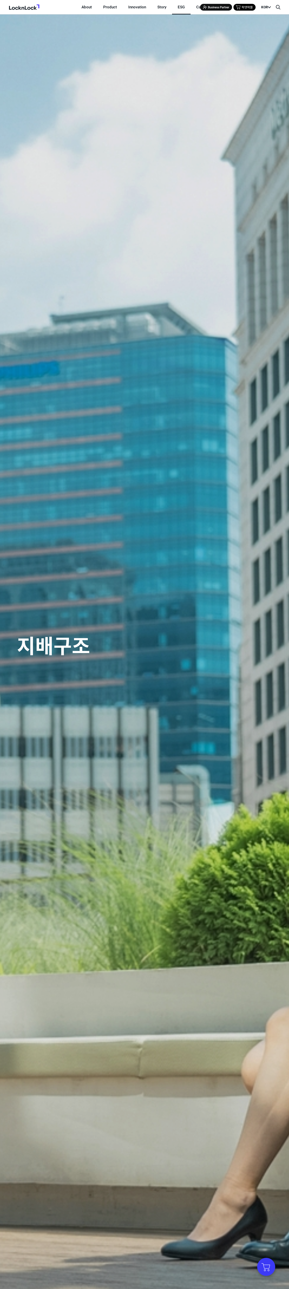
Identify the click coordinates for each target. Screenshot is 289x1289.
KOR (264, 7)
